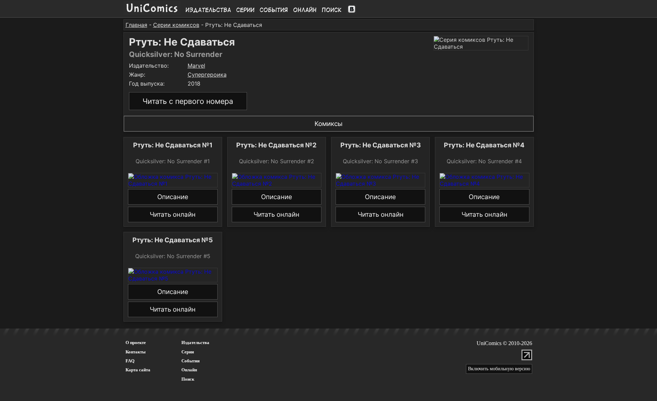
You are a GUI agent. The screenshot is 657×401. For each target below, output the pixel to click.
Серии (245, 10)
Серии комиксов (176, 24)
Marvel (196, 65)
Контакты (136, 351)
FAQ (130, 360)
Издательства (208, 10)
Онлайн (305, 10)
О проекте (136, 342)
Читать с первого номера (187, 101)
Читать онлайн (173, 214)
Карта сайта (138, 369)
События (274, 10)
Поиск (331, 10)
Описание (172, 197)
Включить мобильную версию (499, 368)
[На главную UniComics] (151, 12)
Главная (136, 24)
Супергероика (207, 74)
